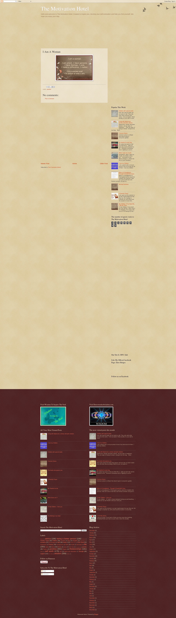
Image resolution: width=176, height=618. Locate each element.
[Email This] (47, 87)
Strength (81, 551)
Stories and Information (70, 551)
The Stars (51, 553)
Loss (46, 547)
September (92, 551)
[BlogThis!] (49, 87)
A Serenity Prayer (123, 193)
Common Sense (123, 133)
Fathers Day (73, 542)
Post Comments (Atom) (54, 167)
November (92, 556)
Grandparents (59, 544)
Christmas (63, 540)
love (53, 547)
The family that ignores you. (55, 470)
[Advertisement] (88, 33)
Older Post (104, 163)
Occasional (78, 547)
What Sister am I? (52, 497)
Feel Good (81, 542)
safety (41, 551)
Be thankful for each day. (125, 142)
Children (54, 540)
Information (79, 544)
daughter (75, 540)
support (42, 553)
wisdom (57, 553)
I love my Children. (124, 163)
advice (48, 539)
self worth (49, 551)
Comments (45, 574)
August (91, 549)
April (90, 539)
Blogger (96, 614)
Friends (51, 544)
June (90, 544)
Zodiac (68, 553)
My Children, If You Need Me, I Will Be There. (127, 204)
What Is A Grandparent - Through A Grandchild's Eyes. (127, 173)
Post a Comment (49, 98)
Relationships (75, 549)
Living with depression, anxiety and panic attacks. (126, 122)
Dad (69, 540)
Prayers (64, 549)
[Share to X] (51, 87)
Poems (45, 549)
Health (72, 544)
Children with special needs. (126, 111)
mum (65, 547)
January (91, 533)
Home (74, 163)
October (91, 553)
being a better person (66, 539)
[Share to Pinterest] (54, 87)
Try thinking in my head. (54, 516)
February (91, 535)
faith (58, 542)
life (85, 544)
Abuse (41, 538)
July (90, 547)
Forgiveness (43, 544)
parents (84, 547)
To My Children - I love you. (55, 506)
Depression (82, 540)
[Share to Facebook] (52, 87)
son (61, 551)
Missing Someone (123, 184)
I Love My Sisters (101, 515)
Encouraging (52, 542)
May (90, 542)
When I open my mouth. (125, 153)
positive (49, 89)
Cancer (83, 538)
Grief (66, 544)
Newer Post (45, 163)
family (65, 542)
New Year (71, 547)
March (91, 537)
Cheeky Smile (44, 540)
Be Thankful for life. (53, 488)
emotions (43, 542)
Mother (60, 547)
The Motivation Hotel (65, 8)
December (92, 530)
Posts (44, 571)
